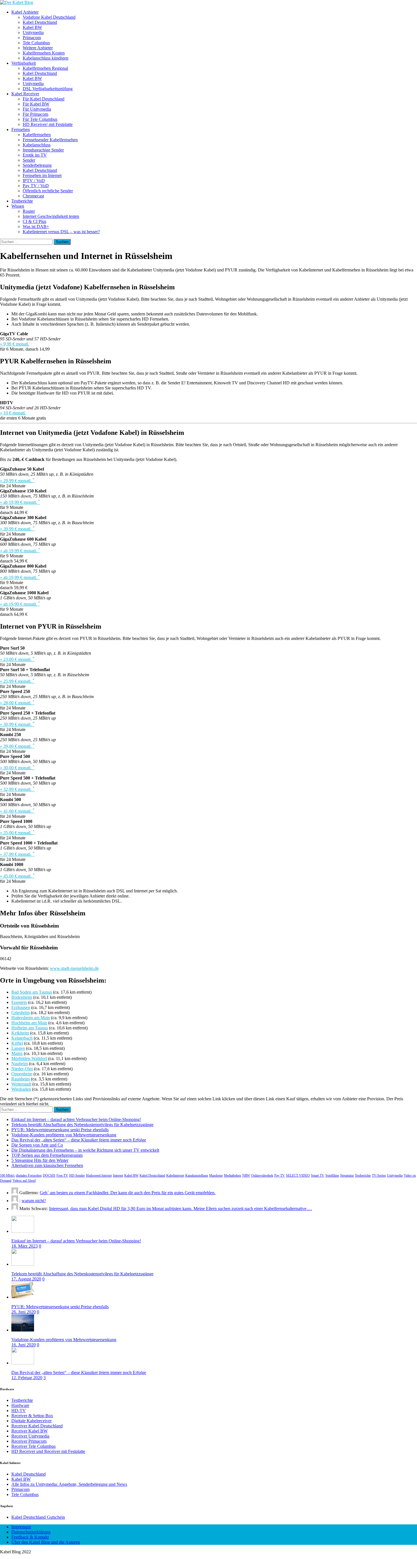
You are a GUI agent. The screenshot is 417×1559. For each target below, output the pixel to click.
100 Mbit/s (7, 1175)
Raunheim (20, 1078)
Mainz (17, 1053)
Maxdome (216, 1175)
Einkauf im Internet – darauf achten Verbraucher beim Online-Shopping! (76, 1119)
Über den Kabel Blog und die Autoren (45, 1542)
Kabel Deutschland (40, 22)
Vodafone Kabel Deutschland (49, 17)
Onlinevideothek (262, 1175)
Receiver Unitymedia (30, 1436)
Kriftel (17, 1043)
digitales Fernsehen (29, 1175)
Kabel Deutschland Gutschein (38, 1517)
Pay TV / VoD (36, 185)
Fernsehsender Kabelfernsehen (50, 139)
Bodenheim (21, 997)
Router (29, 211)
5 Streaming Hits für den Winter (39, 1160)
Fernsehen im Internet (42, 175)
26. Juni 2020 (23, 1311)
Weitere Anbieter (38, 47)
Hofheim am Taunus (29, 1027)
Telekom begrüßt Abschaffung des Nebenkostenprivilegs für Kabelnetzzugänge (82, 1124)
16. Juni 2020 (23, 1344)
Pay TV (279, 1175)
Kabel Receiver (25, 93)
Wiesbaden (21, 1089)
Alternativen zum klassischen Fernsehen (47, 1165)
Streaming (347, 1175)
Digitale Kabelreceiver (31, 1420)
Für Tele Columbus (40, 119)
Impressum (21, 1526)
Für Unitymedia (37, 109)
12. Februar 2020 (26, 1377)
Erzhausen (20, 1007)
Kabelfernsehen (37, 134)
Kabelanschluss (36, 144)
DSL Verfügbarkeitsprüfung (48, 88)
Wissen (17, 206)
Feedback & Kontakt (30, 1537)
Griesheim (20, 1012)
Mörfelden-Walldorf (29, 1058)
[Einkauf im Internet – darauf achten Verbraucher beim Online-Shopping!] (22, 1231)
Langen (18, 1048)
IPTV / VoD (34, 180)
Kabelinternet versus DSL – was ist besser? (61, 231)
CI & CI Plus (34, 221)
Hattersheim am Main (30, 1017)
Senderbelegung (37, 165)
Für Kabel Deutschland (43, 98)
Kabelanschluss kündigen (45, 58)
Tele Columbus (36, 42)
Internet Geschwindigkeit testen (51, 216)
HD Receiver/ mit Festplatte (48, 124)
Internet (118, 1175)
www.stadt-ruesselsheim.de (74, 968)
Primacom (32, 37)
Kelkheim (20, 1033)
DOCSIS (49, 1175)
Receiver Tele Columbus (33, 1446)
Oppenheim (21, 1073)
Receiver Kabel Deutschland (37, 1425)
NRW (246, 1175)
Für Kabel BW (36, 104)
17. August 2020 (26, 1278)
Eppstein (19, 1002)
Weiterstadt (21, 1084)
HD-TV (18, 1410)
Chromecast (33, 195)
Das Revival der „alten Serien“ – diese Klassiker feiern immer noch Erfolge (78, 1139)
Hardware (20, 1405)
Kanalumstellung (196, 1175)
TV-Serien (379, 1175)
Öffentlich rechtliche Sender (48, 190)
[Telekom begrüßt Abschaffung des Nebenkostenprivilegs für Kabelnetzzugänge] (22, 1264)
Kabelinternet (175, 1175)
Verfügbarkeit (23, 63)
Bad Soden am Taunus (31, 992)
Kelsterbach (22, 1038)
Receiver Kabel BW (29, 1431)
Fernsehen (20, 129)
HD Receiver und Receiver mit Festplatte (48, 1451)
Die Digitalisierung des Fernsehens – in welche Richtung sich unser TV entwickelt (85, 1150)
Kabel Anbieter (25, 12)
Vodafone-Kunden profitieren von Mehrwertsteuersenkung (63, 1134)
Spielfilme (332, 1175)
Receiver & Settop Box (32, 1415)
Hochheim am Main (29, 1022)
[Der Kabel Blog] (16, 2)
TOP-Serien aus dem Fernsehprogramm (47, 1155)
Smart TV (317, 1175)
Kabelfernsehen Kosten (44, 52)
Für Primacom (35, 114)
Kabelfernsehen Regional (45, 68)
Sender (29, 160)
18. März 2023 (24, 1246)
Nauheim (19, 1063)
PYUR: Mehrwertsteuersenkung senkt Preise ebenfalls (60, 1129)
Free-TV (62, 1175)
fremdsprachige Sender (43, 150)
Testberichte (22, 201)
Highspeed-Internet (99, 1175)
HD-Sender (77, 1175)
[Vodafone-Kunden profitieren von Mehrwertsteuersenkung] (22, 1330)
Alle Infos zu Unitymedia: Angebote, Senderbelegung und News (69, 1484)
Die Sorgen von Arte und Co (37, 1145)
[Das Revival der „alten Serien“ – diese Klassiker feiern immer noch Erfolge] (22, 1362)
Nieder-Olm (22, 1068)
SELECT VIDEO (298, 1175)
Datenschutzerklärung (30, 1531)
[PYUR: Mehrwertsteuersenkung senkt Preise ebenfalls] (22, 1297)
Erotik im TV (35, 155)
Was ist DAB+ (36, 226)
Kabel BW (32, 27)
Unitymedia (33, 32)
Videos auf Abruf (24, 1181)
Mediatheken (232, 1175)
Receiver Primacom (29, 1441)
